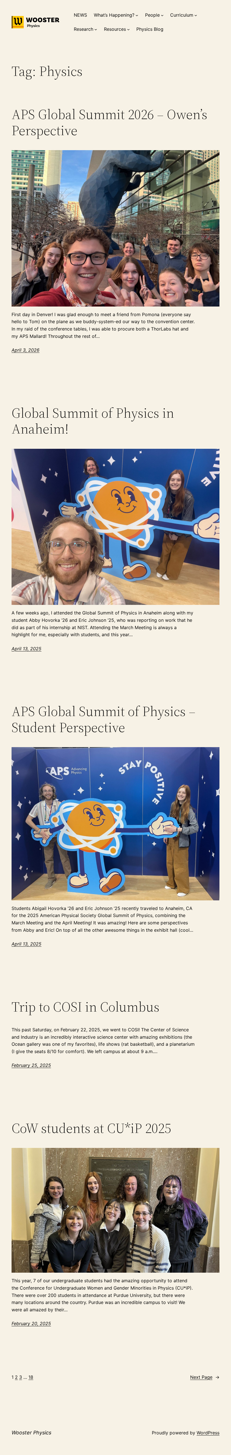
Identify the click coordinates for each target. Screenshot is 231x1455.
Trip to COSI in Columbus (85, 1007)
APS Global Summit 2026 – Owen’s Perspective (109, 122)
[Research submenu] (95, 29)
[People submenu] (162, 15)
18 (30, 1377)
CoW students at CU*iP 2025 (91, 1128)
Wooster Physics (31, 1433)
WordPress (208, 1433)
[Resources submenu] (128, 29)
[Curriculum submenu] (195, 15)
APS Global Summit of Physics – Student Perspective (104, 719)
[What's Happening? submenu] (137, 15)
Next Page (204, 1377)
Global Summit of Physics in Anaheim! (93, 421)
